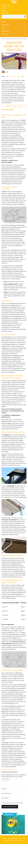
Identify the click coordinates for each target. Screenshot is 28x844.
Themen (4, 8)
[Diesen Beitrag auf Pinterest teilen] (7, 76)
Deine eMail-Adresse (6, 793)
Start (3, 38)
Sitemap (4, 10)
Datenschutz (8, 840)
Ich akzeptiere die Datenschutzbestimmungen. (13, 803)
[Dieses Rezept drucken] (22, 76)
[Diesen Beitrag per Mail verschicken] (18, 76)
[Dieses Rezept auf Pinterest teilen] (14, 76)
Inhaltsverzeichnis (14, 106)
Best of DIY (4, 838)
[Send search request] (24, 16)
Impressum (5, 13)
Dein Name (4, 788)
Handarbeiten (5, 24)
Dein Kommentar (5, 779)
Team (20, 838)
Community (5, 34)
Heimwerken (5, 31)
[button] (24, 21)
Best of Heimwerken (12, 838)
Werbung (14, 840)
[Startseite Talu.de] (14, 2)
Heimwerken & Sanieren (10, 38)
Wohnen (4, 28)
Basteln (4, 21)
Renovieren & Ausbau (22, 38)
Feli (7, 72)
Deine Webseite (5, 798)
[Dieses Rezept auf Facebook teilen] (11, 76)
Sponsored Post (6, 5)
